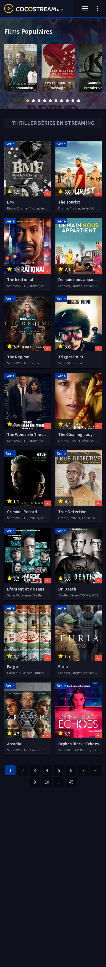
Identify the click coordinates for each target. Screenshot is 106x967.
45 (71, 782)
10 (47, 782)
